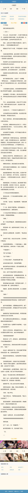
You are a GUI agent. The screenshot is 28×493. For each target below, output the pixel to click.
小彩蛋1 (14, 1)
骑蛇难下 (3, 19)
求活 (11, 467)
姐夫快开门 (20, 467)
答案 (19, 469)
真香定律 (12, 469)
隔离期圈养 (3, 16)
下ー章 (23, 451)
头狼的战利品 (21, 19)
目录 (11, 451)
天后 (2, 469)
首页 (6, 491)
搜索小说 (17, 491)
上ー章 (4, 451)
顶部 (22, 491)
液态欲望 (12, 19)
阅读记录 (11, 491)
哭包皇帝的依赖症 (22, 16)
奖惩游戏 (12, 16)
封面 (17, 451)
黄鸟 (2, 467)
